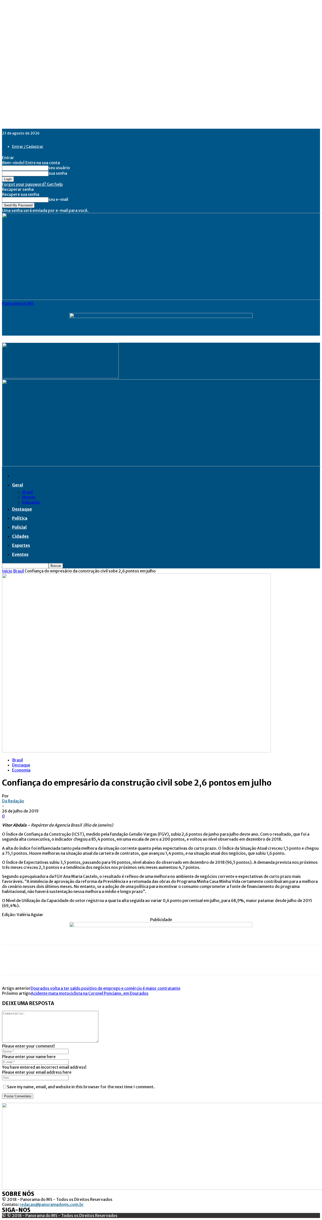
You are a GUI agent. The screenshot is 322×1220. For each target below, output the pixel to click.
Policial (19, 527)
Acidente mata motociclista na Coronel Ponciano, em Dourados (89, 993)
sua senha (58, 173)
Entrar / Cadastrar (27, 146)
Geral (17, 484)
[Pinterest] (46, 964)
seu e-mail (58, 199)
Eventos (20, 554)
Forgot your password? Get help (32, 184)
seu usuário (59, 167)
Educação (31, 502)
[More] (101, 964)
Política (19, 518)
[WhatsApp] (64, 964)
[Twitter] (28, 964)
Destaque (22, 509)
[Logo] (60, 376)
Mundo (28, 497)
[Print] (82, 964)
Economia (21, 770)
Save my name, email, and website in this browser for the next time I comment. (81, 1086)
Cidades (20, 536)
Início (7, 570)
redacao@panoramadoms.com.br (52, 1204)
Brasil (27, 491)
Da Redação (13, 800)
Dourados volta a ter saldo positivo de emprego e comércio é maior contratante (105, 988)
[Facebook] (10, 964)
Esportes (21, 545)
